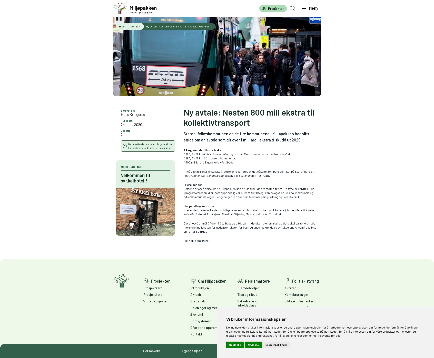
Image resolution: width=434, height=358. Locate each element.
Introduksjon (199, 288)
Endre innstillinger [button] (276, 344)
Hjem (122, 26)
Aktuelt (135, 26)
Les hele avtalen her (197, 240)
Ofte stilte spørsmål (205, 327)
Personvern (151, 351)
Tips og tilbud (247, 294)
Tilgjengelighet (191, 351)
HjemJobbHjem (249, 288)
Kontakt (196, 334)
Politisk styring (305, 281)
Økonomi (196, 314)
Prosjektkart (152, 288)
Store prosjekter (155, 301)
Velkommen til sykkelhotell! (135, 177)
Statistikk (197, 301)
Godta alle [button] (235, 344)
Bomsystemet (200, 321)
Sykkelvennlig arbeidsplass (247, 303)
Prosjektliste (152, 294)
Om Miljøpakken (212, 281)
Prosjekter (276, 8)
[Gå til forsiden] (135, 9)
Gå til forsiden (122, 281)
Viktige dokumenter (298, 301)
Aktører (290, 288)
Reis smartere (257, 281)
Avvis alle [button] (253, 344)
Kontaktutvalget (296, 294)
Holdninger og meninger (207, 308)
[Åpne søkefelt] (292, 8)
